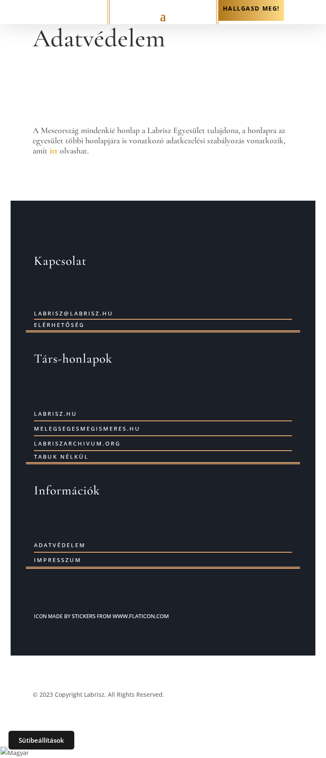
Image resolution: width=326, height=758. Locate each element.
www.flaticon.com (140, 616)
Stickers (84, 616)
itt (54, 151)
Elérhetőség (59, 325)
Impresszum (58, 560)
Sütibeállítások (41, 740)
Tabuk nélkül (61, 456)
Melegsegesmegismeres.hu (87, 428)
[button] (163, 752)
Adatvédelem (60, 545)
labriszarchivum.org (77, 443)
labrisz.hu (55, 413)
